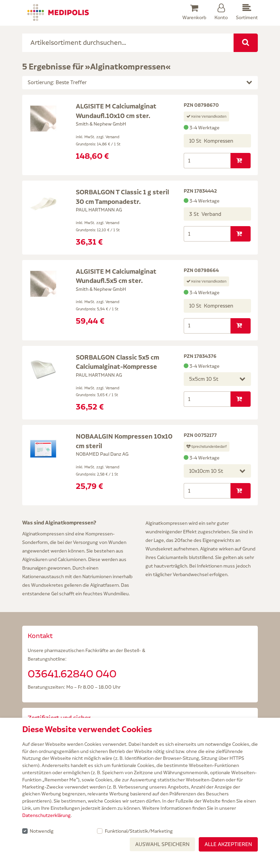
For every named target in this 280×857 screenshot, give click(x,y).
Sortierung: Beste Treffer (57, 82)
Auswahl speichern (162, 844)
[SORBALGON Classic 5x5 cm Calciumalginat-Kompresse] (43, 369)
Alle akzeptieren (228, 844)
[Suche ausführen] (246, 43)
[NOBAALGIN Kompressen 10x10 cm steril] (43, 448)
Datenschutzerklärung (46, 815)
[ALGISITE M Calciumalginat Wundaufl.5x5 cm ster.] (43, 283)
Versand (113, 136)
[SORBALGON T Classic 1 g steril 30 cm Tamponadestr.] (43, 204)
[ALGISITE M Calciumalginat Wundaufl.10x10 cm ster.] (43, 118)
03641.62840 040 (72, 673)
